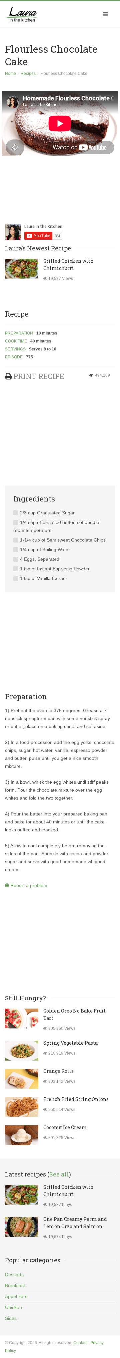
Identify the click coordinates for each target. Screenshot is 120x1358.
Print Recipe (38, 376)
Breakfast (15, 1285)
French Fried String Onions (76, 1099)
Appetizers (16, 1296)
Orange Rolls (58, 1071)
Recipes (28, 73)
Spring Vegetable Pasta (70, 1043)
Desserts (14, 1274)
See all (59, 1174)
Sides (11, 1318)
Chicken (13, 1307)
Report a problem (28, 885)
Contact (80, 1342)
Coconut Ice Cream (65, 1127)
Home (10, 73)
